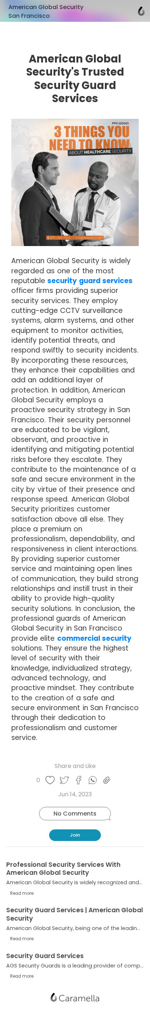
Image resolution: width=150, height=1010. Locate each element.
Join (75, 835)
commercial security (94, 638)
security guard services (90, 281)
